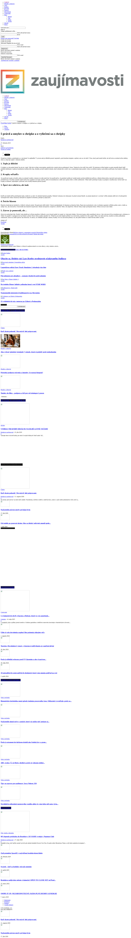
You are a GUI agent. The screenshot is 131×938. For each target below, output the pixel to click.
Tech (5, 5)
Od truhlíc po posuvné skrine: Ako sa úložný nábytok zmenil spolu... (26, 523)
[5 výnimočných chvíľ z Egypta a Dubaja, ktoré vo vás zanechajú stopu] (15, 610)
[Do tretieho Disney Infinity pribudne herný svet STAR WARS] (10, 279)
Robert (10, 16)
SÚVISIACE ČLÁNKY (8, 249)
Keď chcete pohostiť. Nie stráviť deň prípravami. (19, 331)
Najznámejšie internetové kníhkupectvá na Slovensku (20, 293)
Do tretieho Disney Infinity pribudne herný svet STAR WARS (23, 284)
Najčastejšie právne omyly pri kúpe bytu (15, 510)
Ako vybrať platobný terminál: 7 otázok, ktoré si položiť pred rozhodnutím (28, 352)
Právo (6, 24)
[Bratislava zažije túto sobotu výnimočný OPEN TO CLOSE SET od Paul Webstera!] (5, 876)
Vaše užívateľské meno (23, 33)
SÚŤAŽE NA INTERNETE (13, 400)
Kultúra (6, 7)
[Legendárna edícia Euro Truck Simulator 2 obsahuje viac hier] (13, 262)
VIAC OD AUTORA (21, 249)
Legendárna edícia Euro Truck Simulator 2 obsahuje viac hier (23, 267)
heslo (18, 34)
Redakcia (7, 901)
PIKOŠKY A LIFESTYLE (13, 310)
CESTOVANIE (7, 587)
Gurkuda (3, 619)
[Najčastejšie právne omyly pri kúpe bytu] (5, 506)
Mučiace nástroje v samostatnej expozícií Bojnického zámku (30, 232)
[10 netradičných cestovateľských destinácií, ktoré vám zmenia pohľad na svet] (5, 669)
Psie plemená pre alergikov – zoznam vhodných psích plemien (23, 276)
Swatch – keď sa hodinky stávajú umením (16, 867)
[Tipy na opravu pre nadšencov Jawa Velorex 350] (10, 778)
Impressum (7, 900)
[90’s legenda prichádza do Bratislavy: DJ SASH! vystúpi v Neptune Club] (15, 831)
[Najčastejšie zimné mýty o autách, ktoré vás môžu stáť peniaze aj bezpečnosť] (10, 716)
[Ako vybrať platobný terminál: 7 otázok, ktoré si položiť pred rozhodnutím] (10, 347)
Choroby (6, 129)
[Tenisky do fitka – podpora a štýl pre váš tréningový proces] (10, 388)
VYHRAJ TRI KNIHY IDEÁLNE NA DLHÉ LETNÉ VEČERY (24, 429)
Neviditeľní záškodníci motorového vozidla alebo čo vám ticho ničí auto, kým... (29, 804)
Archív (10, 21)
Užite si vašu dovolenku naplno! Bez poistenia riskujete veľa (22, 632)
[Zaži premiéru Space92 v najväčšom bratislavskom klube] (5, 849)
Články (3, 328)
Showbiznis (7, 12)
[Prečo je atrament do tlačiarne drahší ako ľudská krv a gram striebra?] (10, 737)
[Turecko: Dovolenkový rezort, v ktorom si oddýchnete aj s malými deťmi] (5, 642)
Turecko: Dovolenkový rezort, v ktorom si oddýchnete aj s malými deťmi (27, 646)
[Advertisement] (33, 65)
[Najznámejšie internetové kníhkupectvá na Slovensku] (9, 288)
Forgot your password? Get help (10, 38)
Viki (9, 18)
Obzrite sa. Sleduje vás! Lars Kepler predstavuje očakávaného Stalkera (33, 258)
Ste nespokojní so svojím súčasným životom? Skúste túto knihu (25, 234)
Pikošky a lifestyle (9, 4)
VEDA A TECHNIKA (11, 680)
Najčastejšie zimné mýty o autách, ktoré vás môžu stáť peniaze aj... (25, 722)
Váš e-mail (20, 45)
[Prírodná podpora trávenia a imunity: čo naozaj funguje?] (10, 367)
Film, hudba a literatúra (7, 833)
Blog (5, 15)
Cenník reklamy (8, 905)
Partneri (6, 903)
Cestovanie (7, 13)
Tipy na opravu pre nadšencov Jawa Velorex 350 (19, 783)
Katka (9, 20)
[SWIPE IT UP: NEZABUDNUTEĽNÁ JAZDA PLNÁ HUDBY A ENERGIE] (5, 890)
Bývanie (6, 8)
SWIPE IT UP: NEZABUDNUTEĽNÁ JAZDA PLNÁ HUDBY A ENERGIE (29, 893)
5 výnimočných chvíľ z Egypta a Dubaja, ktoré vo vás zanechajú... (25, 616)
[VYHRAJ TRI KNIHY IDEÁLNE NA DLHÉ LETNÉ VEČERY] (15, 424)
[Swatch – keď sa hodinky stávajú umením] (5, 863)
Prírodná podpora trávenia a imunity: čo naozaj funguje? (22, 373)
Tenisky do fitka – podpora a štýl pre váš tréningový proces (22, 393)
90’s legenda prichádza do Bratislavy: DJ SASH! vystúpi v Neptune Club (27, 836)
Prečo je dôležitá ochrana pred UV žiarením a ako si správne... (23, 659)
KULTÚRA (6, 808)
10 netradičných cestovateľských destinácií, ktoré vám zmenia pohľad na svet (29, 673)
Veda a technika (5, 697)
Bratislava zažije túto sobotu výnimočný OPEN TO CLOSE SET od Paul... (28, 880)
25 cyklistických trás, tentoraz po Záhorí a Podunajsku (21, 301)
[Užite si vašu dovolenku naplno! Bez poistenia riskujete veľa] (5, 629)
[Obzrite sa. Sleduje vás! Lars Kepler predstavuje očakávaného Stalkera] (5, 253)
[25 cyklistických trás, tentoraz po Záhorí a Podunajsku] (11, 296)
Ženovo (6, 10)
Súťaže (6, 23)
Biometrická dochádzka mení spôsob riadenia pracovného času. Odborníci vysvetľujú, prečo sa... (36, 701)
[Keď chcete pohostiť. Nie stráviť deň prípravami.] (10, 326)
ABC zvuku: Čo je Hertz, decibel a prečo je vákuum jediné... (23, 763)
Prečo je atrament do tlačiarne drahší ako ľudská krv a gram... (24, 742)
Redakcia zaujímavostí (7, 140)
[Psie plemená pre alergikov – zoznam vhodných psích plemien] (7, 271)
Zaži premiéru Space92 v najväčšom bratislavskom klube (22, 853)
